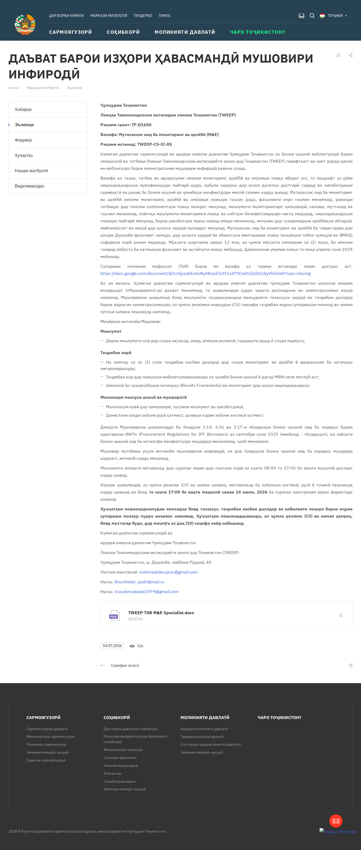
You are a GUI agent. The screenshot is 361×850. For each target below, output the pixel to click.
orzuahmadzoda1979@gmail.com (146, 591)
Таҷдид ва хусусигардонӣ (202, 736)
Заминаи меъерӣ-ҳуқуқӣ (47, 752)
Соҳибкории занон (120, 781)
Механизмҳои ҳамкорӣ (123, 749)
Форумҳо (23, 140)
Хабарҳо (23, 109)
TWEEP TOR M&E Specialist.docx (161, 612)
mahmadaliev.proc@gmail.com (168, 572)
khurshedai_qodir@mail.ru (139, 581)
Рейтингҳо (113, 773)
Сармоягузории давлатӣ (47, 728)
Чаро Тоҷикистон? (279, 717)
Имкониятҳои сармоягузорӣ (50, 736)
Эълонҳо (24, 125)
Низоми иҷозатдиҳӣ (121, 765)
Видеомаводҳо (29, 186)
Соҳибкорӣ (117, 717)
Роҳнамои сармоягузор (46, 744)
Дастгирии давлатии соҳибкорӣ (131, 728)
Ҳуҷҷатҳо (24, 155)
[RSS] (338, 54)
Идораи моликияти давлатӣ (204, 728)
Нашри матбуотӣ (31, 170)
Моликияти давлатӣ (205, 717)
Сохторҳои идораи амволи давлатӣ (211, 744)
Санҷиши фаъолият (120, 757)
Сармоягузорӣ (43, 717)
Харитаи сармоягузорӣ (46, 760)
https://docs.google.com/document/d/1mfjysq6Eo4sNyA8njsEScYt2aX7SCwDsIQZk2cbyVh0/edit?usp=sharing (205, 273)
